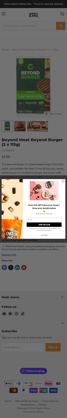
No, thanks (44, 235)
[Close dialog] (63, 181)
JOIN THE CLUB (44, 225)
